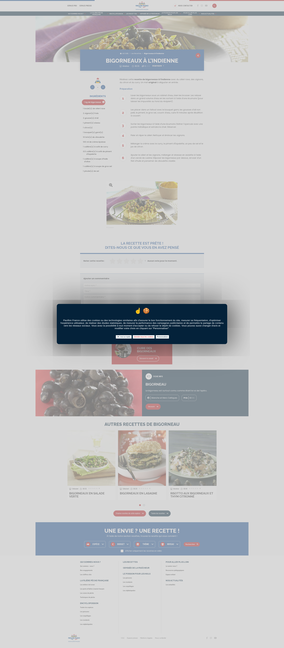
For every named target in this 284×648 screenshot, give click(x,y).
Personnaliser (162, 337)
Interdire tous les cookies (143, 337)
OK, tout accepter (123, 337)
